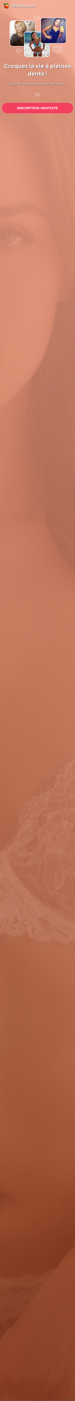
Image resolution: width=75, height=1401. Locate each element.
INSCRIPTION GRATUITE (37, 108)
